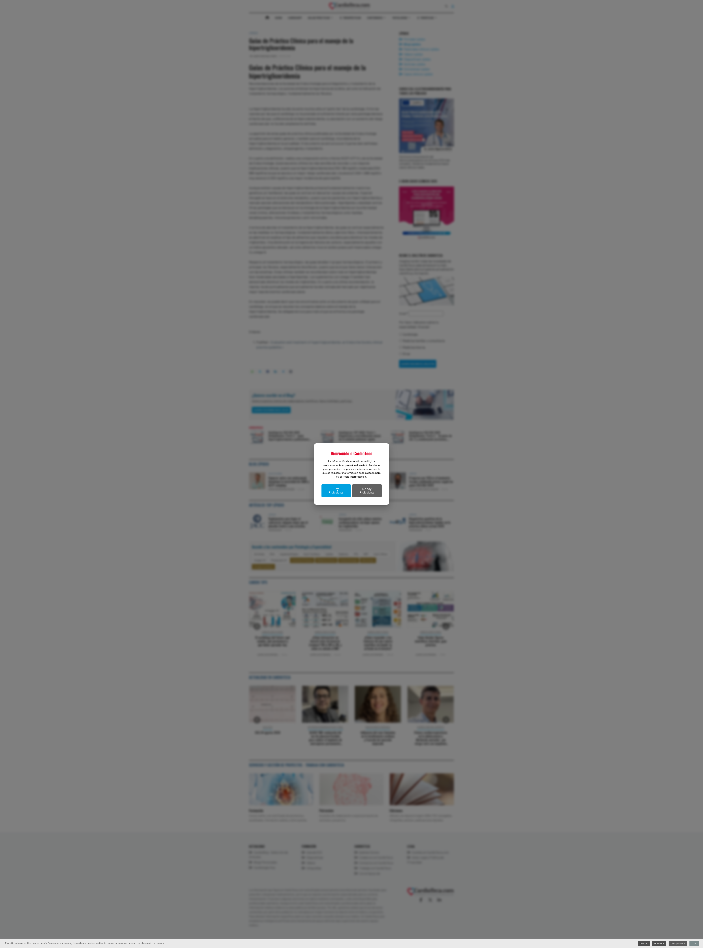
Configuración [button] (678, 943)
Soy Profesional (336, 490)
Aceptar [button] (644, 943)
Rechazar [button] (659, 943)
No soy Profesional (367, 490)
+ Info (694, 943)
